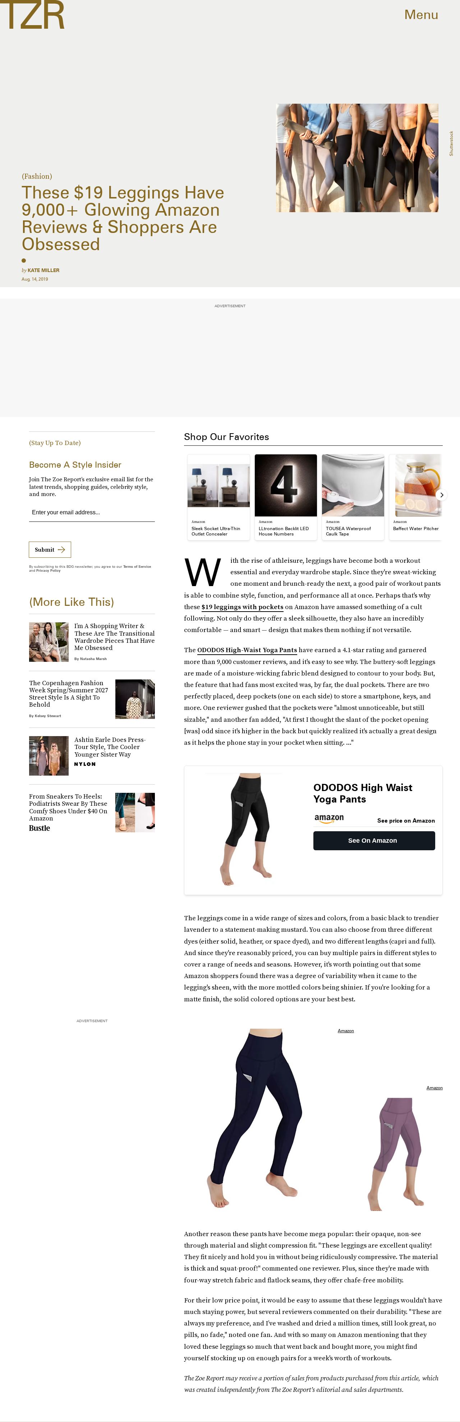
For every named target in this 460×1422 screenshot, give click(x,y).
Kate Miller (43, 270)
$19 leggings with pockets (243, 606)
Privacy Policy (48, 570)
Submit (44, 549)
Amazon (346, 1030)
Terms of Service (137, 566)
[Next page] (441, 495)
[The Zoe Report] (32, 14)
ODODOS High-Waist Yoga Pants (247, 649)
